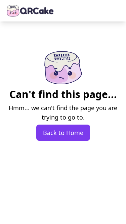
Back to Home (63, 133)
